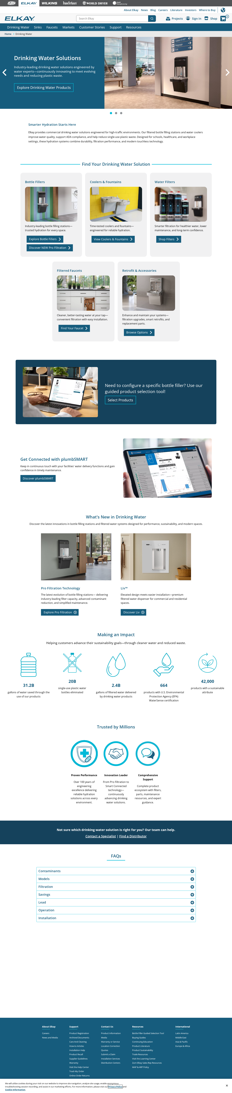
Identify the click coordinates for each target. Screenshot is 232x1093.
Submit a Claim (108, 1054)
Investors (190, 10)
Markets (69, 27)
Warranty (73, 1062)
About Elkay (131, 10)
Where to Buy (207, 10)
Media (104, 1037)
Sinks (38, 27)
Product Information (111, 1033)
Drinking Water (18, 27)
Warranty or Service (110, 1041)
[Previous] (4, 77)
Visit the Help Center (79, 1067)
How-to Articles (76, 1046)
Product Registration (79, 1033)
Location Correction (110, 1046)
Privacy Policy (115, 1086)
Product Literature (141, 1046)
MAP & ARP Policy (140, 1067)
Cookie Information (15, 1089)
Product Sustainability (142, 1050)
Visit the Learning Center (143, 1058)
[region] (116, 1086)
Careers (163, 10)
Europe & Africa (182, 1046)
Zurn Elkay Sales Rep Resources (147, 1062)
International (225, 10)
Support (116, 27)
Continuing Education (142, 1041)
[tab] (111, 113)
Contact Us (107, 1026)
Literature (176, 10)
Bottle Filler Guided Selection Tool (148, 1033)
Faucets (52, 27)
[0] (223, 18)
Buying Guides (139, 1037)
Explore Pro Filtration (58, 612)
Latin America (181, 1033)
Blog (153, 10)
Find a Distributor (133, 836)
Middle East (180, 1037)
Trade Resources (140, 1054)
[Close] (226, 1085)
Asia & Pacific (181, 1041)
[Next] (228, 77)
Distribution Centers (110, 1062)
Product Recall (76, 1054)
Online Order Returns (79, 1075)
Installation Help (77, 1050)
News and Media (50, 1037)
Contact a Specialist (100, 836)
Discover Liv (131, 612)
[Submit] (152, 18)
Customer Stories (92, 27)
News (144, 10)
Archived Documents (79, 1037)
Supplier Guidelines (78, 1058)
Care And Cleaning (78, 1041)
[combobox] (116, 18)
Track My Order (76, 1071)
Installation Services (110, 1058)
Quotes (104, 1050)
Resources (133, 27)
